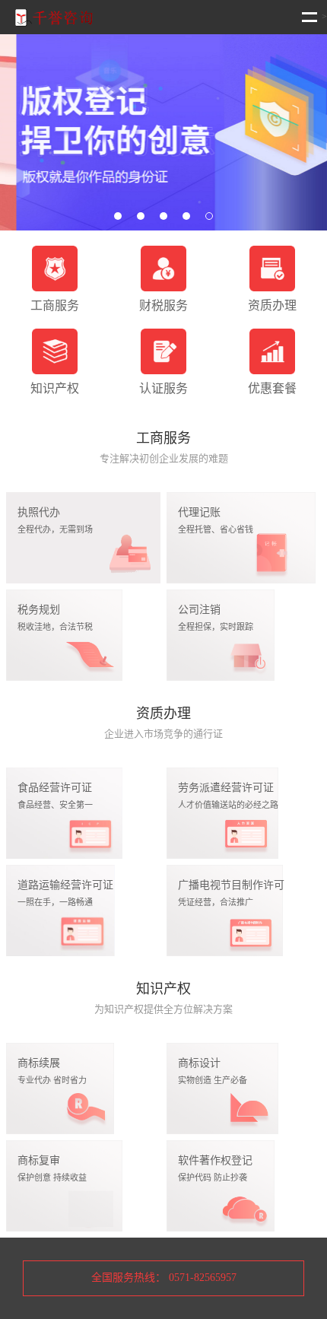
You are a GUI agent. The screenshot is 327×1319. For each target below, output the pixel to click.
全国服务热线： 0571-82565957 (164, 1277)
